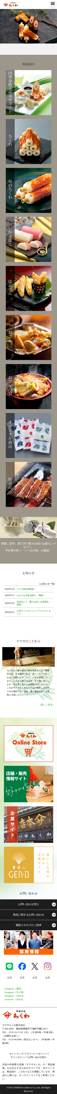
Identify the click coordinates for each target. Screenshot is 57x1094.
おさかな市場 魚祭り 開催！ (31, 595)
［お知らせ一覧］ (47, 584)
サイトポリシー (19, 1057)
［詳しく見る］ (47, 705)
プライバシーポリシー (36, 1054)
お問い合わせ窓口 (37, 1057)
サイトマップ (16, 1054)
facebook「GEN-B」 (15, 999)
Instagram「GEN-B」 (15, 996)
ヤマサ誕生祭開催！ (26, 589)
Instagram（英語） (14, 988)
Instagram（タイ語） (15, 992)
